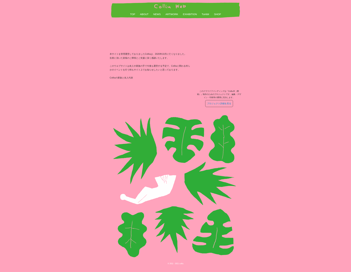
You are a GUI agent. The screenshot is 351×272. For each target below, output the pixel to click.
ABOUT (144, 14)
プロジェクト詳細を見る (219, 103)
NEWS (157, 14)
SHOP (217, 14)
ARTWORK (171, 14)
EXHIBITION (190, 14)
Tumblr (205, 14)
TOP (132, 14)
